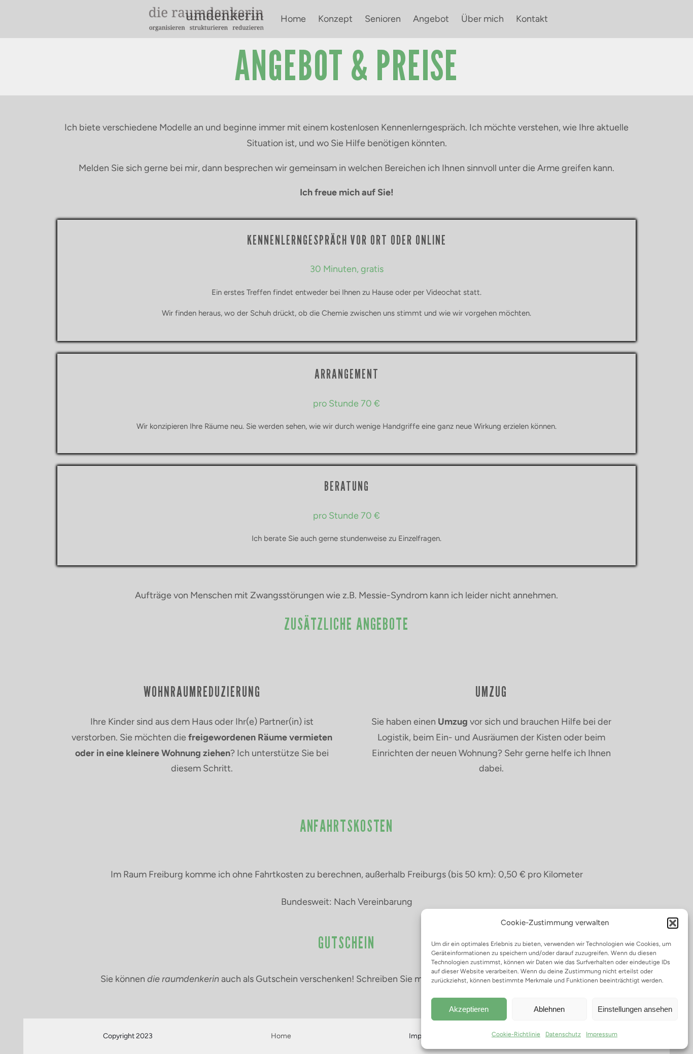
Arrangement (347, 374)
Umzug (491, 691)
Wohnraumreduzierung (202, 691)
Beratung (346, 486)
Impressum (601, 1034)
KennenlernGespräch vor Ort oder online (346, 240)
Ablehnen (549, 1009)
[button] (673, 923)
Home (281, 1036)
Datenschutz (563, 1034)
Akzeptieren (469, 1009)
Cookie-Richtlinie (516, 1034)
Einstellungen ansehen (635, 1009)
